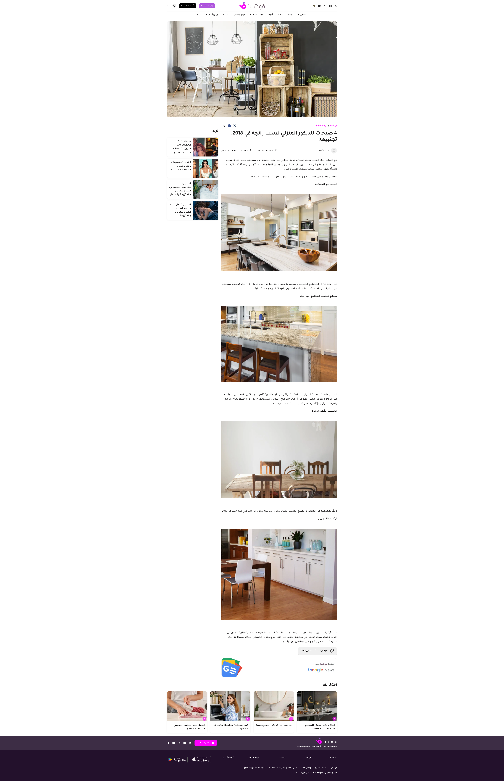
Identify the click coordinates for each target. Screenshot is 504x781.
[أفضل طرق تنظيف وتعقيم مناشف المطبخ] (187, 706)
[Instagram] (325, 6)
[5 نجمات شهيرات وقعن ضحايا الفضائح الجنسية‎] (205, 168)
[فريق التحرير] (334, 150)
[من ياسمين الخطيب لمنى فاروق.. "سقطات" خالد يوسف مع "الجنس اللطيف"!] (205, 147)
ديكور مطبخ (321, 651)
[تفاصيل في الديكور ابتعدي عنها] (274, 706)
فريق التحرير (323, 151)
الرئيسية (333, 126)
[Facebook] (330, 6)
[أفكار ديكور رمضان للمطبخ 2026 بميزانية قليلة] (317, 706)
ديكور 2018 (306, 651)
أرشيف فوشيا (321, 126)
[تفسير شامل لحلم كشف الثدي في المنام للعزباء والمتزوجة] (205, 210)
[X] (336, 6)
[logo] (252, 6)
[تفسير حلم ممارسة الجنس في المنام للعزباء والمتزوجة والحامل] (205, 189)
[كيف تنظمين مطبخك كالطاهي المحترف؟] (230, 706)
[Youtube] (319, 6)
